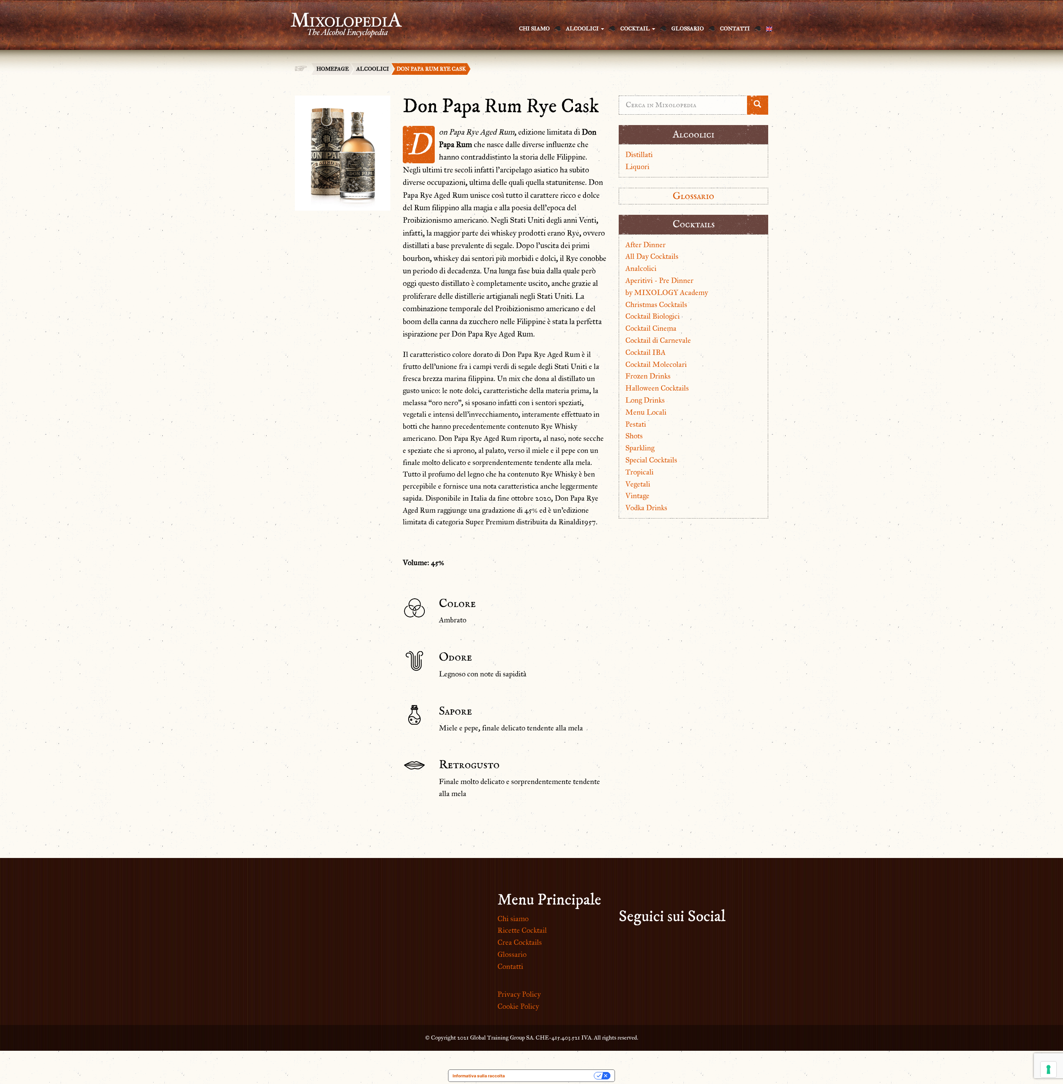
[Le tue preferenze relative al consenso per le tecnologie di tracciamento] (1048, 1069)
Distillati (639, 154)
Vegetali (637, 484)
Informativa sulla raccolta (479, 1075)
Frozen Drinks (648, 376)
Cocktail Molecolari (656, 364)
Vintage (637, 495)
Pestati (635, 424)
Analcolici (640, 268)
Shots (634, 435)
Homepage (332, 69)
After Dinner (645, 244)
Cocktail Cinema (650, 328)
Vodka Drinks (646, 507)
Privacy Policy (519, 994)
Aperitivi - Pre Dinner (659, 280)
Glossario (687, 28)
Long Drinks (645, 400)
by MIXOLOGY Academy (666, 292)
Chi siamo (534, 28)
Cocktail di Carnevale (658, 340)
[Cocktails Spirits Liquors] (342, 20)
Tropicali (639, 472)
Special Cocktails (651, 460)
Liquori (637, 166)
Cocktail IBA (645, 352)
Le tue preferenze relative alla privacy (552, 1075)
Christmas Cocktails (656, 304)
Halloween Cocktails (657, 388)
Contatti (735, 28)
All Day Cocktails (651, 256)
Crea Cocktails (519, 942)
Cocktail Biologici (652, 316)
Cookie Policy (518, 1006)
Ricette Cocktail (522, 930)
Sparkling (639, 447)
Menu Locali (645, 412)
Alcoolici (583, 28)
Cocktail (635, 28)
